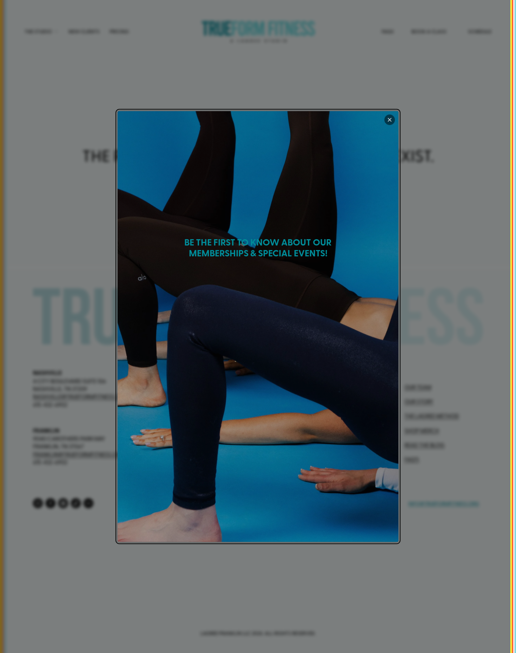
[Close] (389, 120)
